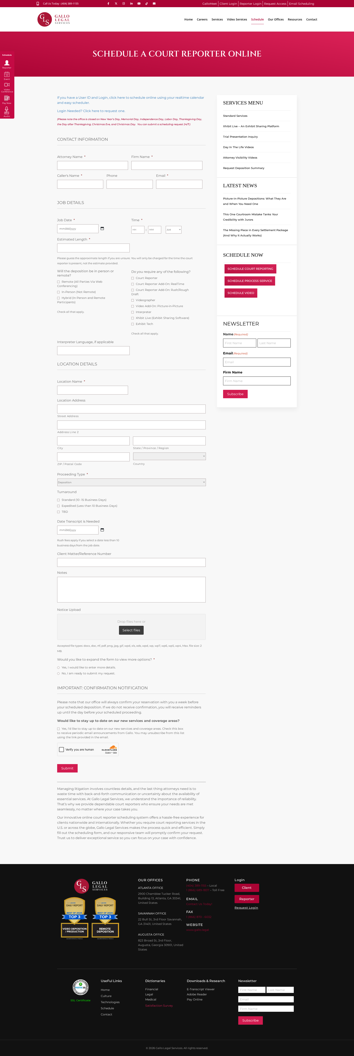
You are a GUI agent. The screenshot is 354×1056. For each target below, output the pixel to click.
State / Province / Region (151, 448)
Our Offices (276, 19)
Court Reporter (147, 278)
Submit (67, 768)
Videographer (145, 300)
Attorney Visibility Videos (240, 157)
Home (188, 19)
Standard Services (235, 115)
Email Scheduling (301, 4)
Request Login (246, 908)
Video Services (237, 19)
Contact (311, 19)
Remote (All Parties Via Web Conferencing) (79, 284)
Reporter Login (250, 4)
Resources (295, 19)
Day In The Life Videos (238, 147)
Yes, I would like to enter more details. (89, 667)
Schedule (257, 19)
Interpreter (143, 312)
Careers (202, 19)
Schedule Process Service (250, 281)
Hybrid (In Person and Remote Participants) (81, 300)
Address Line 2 (67, 432)
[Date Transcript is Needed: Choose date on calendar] (102, 530)
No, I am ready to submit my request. (88, 673)
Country (139, 463)
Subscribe (235, 394)
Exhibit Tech (144, 324)
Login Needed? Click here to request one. (91, 111)
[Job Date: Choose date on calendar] (102, 228)
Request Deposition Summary (243, 168)
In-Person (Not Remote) (79, 292)
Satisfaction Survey (159, 1005)
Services (217, 19)
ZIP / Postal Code (69, 464)
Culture (106, 996)
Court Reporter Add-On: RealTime (160, 284)
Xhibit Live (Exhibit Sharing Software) (162, 318)
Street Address (67, 416)
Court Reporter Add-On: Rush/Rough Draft (160, 292)
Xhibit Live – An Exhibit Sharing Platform (251, 126)
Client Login (228, 4)
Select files (131, 630)
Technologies (110, 1002)
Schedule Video (241, 293)
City (60, 448)
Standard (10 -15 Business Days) (84, 500)
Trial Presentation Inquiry (240, 136)
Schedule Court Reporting (250, 269)
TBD (65, 512)
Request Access (275, 4)
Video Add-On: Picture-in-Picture (159, 306)
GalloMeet (209, 4)
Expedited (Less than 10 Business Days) (89, 506)
